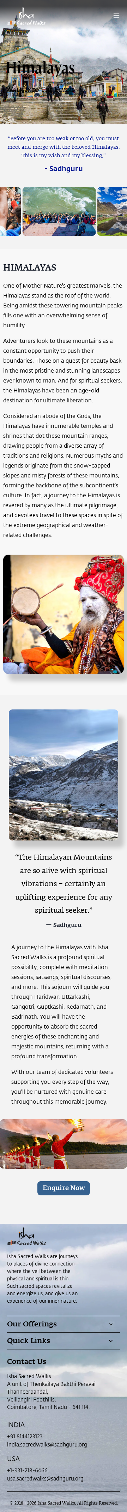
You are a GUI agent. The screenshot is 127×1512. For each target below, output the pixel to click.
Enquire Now (64, 1188)
